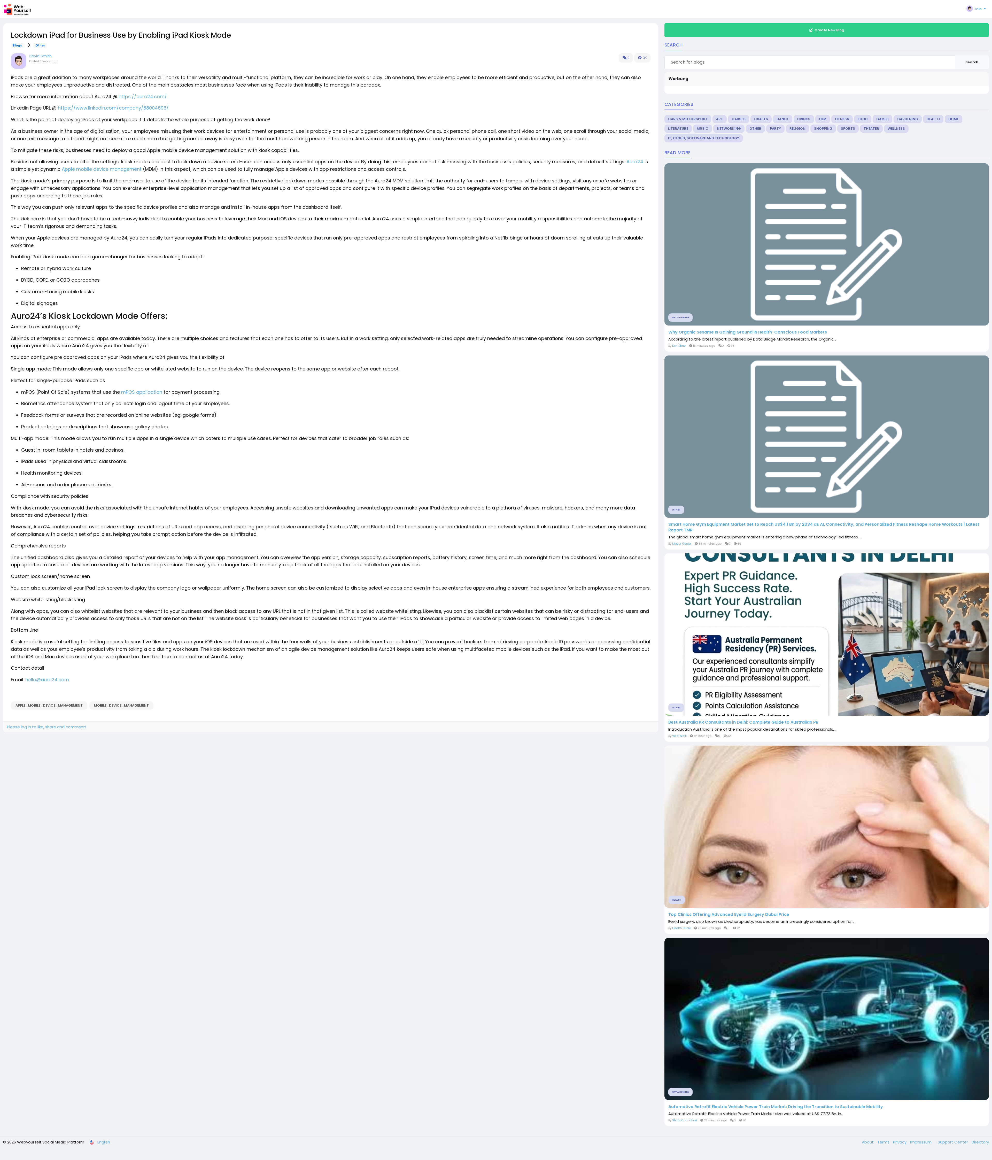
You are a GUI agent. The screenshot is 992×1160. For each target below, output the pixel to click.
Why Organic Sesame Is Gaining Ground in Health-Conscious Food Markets (747, 332)
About (868, 1142)
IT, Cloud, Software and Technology (703, 138)
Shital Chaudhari (684, 1120)
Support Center (953, 1142)
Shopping (823, 128)
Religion (797, 128)
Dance (783, 119)
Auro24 (634, 161)
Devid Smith (40, 56)
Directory (980, 1142)
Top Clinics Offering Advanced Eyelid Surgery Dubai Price (728, 914)
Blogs (17, 45)
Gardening (907, 119)
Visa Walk (679, 736)
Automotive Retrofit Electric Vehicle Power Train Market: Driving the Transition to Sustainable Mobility (775, 1107)
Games (882, 119)
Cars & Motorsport (688, 119)
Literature (678, 128)
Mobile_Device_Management (121, 705)
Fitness (842, 119)
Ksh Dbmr (679, 346)
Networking (729, 128)
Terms (883, 1142)
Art (719, 119)
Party (775, 128)
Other (40, 45)
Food (863, 119)
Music (702, 128)
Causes (739, 119)
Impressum (921, 1142)
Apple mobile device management (102, 169)
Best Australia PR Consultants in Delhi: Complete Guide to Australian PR (743, 722)
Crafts (761, 119)
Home (953, 119)
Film (822, 119)
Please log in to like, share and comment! (46, 727)
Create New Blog (829, 30)
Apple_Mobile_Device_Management (49, 705)
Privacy (900, 1142)
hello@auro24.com (47, 679)
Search (971, 62)
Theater (871, 128)
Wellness (896, 128)
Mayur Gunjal (682, 544)
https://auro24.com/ (142, 96)
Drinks (803, 119)
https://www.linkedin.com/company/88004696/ (113, 108)
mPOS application (141, 392)
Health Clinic (681, 928)
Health (933, 119)
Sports (848, 128)
